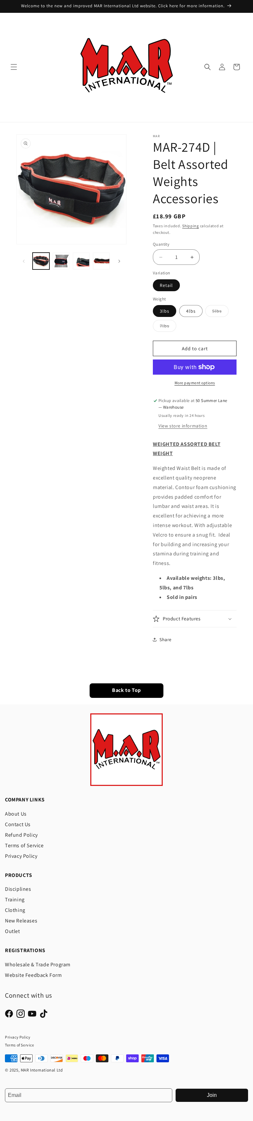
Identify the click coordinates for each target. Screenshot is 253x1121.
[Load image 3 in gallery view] (81, 261)
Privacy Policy (21, 856)
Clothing (15, 910)
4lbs (191, 311)
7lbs (168, 327)
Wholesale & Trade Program (37, 964)
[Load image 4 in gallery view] (101, 261)
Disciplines (18, 889)
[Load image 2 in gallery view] (61, 261)
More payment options (195, 382)
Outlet (12, 931)
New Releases (21, 920)
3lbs (164, 311)
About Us (16, 813)
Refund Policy (21, 834)
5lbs (220, 312)
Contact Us (18, 824)
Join (212, 1095)
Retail (166, 285)
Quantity (161, 244)
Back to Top (126, 690)
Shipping (190, 225)
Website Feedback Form (33, 975)
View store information (182, 426)
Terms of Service (24, 845)
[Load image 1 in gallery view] (41, 261)
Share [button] (165, 639)
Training (15, 899)
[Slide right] (119, 261)
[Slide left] (23, 261)
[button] (14, 67)
